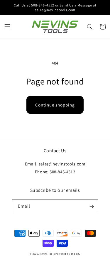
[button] (7, 26)
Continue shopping (55, 105)
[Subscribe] (91, 206)
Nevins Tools (47, 253)
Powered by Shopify (67, 253)
